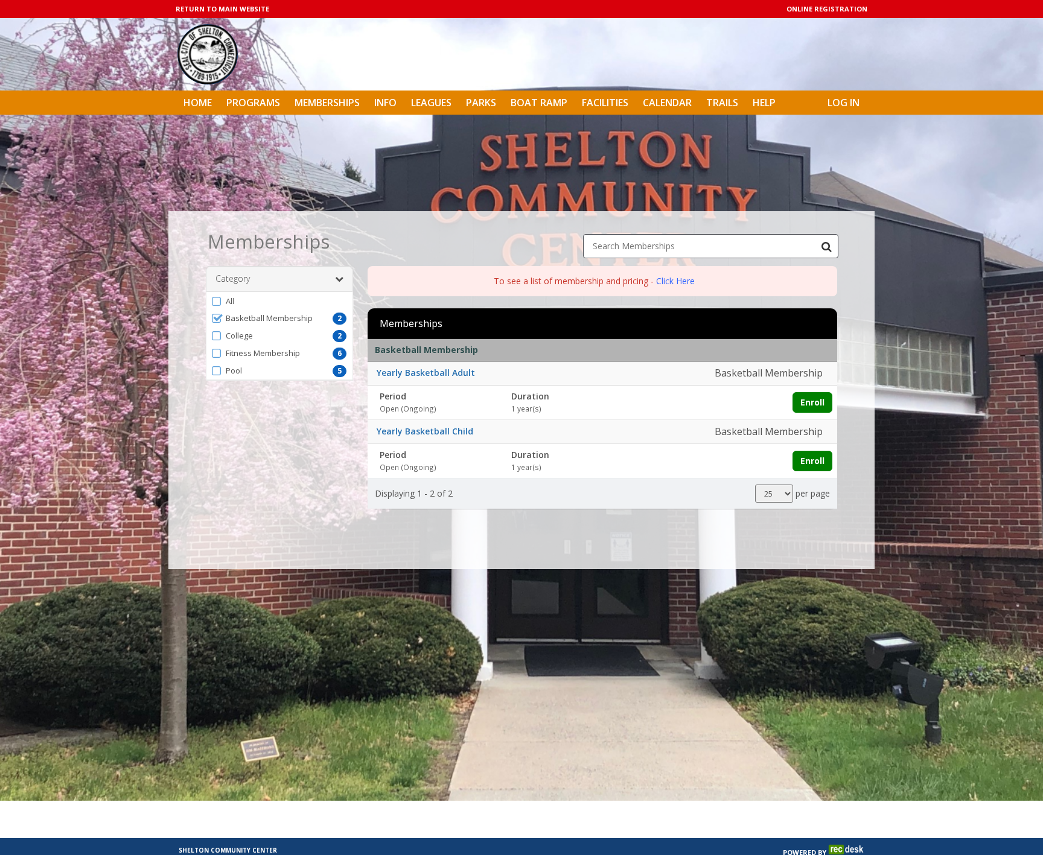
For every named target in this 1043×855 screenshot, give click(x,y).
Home (197, 102)
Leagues (431, 102)
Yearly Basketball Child (425, 431)
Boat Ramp (539, 102)
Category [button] (232, 278)
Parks (481, 102)
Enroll (812, 402)
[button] (279, 301)
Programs (253, 102)
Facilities (605, 102)
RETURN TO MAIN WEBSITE (222, 8)
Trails (722, 102)
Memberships (327, 102)
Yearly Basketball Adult (426, 372)
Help (764, 102)
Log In (844, 102)
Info (385, 102)
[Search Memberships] (826, 246)
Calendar (667, 102)
